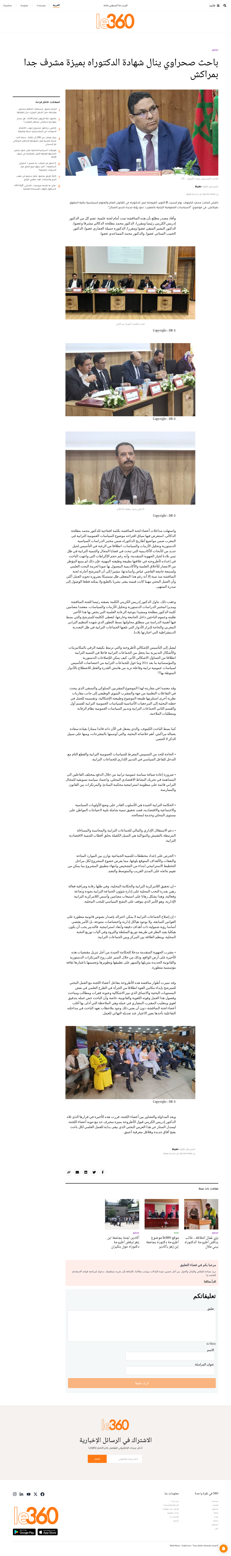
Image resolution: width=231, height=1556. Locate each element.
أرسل (97, 1458)
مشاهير (215, 1524)
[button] (224, 1548)
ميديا (216, 1517)
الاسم (210, 1350)
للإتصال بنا (174, 1517)
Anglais (24, 5)
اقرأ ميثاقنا (210, 1281)
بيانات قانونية (173, 1513)
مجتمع (215, 50)
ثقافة (216, 1513)
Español (7, 5)
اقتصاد (215, 1505)
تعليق (210, 1308)
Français (41, 5)
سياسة (215, 1501)
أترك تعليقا (142, 1383)
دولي (216, 1528)
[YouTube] (29, 1493)
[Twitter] (35, 1493)
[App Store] (48, 1531)
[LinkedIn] (22, 1493)
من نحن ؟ (175, 1501)
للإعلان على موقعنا (171, 1509)
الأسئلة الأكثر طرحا (171, 1505)
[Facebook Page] (42, 1493)
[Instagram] (15, 1493)
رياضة (215, 1520)
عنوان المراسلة (204, 1364)
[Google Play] (24, 1531)
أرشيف (176, 1520)
